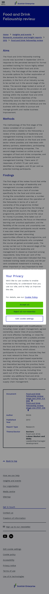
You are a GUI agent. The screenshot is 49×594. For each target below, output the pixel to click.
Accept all (24, 304)
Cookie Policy (31, 297)
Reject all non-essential (24, 311)
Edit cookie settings (24, 319)
